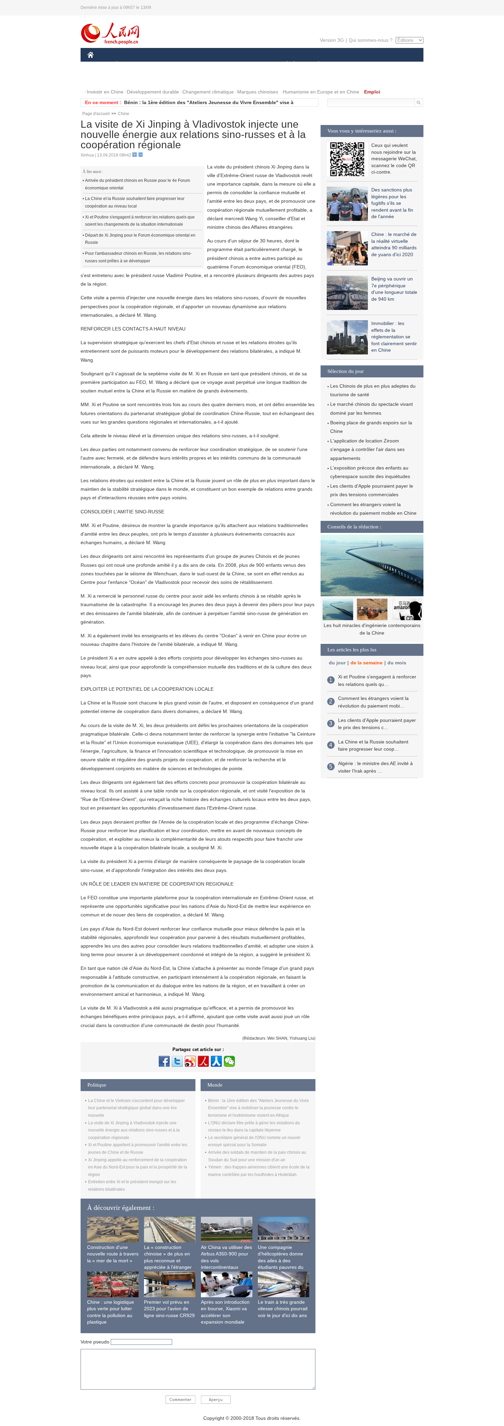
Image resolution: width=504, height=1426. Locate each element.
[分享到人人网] (216, 1061)
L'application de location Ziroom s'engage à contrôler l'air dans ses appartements (367, 449)
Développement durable (153, 92)
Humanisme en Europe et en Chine (321, 92)
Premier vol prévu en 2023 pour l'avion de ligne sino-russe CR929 (169, 1308)
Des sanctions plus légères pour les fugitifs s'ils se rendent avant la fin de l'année (392, 203)
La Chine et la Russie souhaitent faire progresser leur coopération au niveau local (134, 202)
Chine (123, 113)
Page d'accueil (96, 113)
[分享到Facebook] (164, 1061)
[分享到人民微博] (203, 1061)
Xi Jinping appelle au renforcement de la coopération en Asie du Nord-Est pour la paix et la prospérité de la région (137, 1167)
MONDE (161, 64)
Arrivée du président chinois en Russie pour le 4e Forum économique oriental (137, 184)
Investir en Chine (105, 92)
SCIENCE (221, 64)
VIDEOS (130, 78)
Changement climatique (208, 92)
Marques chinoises (257, 92)
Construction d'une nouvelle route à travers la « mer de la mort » (113, 1253)
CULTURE (253, 64)
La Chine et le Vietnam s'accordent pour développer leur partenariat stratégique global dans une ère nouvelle (136, 1108)
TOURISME (372, 64)
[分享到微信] (229, 1061)
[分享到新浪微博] (190, 1061)
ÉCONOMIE (129, 64)
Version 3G (332, 40)
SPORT (342, 64)
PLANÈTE (314, 64)
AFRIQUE (191, 64)
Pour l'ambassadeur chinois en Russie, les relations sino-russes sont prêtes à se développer (138, 257)
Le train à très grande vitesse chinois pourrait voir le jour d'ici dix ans (283, 1308)
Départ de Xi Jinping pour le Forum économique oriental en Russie (140, 239)
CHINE (99, 64)
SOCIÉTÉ (284, 64)
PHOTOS (102, 78)
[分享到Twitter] (177, 1061)
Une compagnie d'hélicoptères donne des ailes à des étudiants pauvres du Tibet (280, 1260)
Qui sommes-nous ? (371, 40)
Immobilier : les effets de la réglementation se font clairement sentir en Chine (394, 337)
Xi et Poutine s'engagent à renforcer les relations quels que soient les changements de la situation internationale (140, 221)
